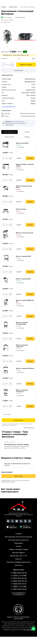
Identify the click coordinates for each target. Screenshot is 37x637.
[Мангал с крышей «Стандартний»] (5, 328)
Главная (18, 534)
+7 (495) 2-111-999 (18, 576)
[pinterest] (8, 521)
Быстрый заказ (18, 70)
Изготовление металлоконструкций (18, 537)
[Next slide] (11, 36)
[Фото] (7, 36)
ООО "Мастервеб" (28, 629)
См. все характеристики (8, 106)
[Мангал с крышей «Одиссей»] (5, 350)
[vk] (21, 521)
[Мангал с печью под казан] (5, 238)
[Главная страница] (18, 506)
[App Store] (12, 527)
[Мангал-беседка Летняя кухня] (5, 190)
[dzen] (25, 521)
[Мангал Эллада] (5, 214)
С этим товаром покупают (9, 132)
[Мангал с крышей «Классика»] (5, 395)
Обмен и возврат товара (18, 549)
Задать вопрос (18, 476)
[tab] (7, 46)
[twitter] (12, 521)
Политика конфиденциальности (18, 562)
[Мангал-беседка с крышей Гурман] (5, 169)
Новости (18, 559)
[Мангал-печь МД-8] (5, 147)
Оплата (18, 546)
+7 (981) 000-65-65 (18, 589)
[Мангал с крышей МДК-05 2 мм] (5, 305)
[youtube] (16, 521)
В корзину (30, 158)
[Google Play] (25, 527)
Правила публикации (29, 427)
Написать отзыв (18, 420)
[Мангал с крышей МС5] (5, 284)
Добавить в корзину (26, 64)
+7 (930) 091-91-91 (18, 584)
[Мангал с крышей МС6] (5, 261)
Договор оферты (18, 552)
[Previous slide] (4, 36)
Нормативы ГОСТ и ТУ (18, 556)
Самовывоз (27, 137)
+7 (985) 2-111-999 (18, 586)
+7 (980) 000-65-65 (18, 573)
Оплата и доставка (9, 137)
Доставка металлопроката (18, 540)
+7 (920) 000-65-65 (18, 581)
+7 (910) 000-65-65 (18, 578)
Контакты (18, 565)
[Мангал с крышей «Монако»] (5, 373)
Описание (27, 132)
